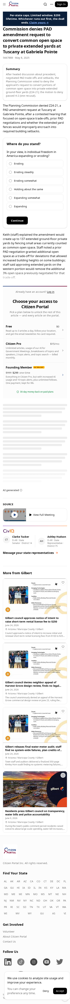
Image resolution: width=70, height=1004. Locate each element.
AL (5, 881)
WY (30, 913)
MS (43, 894)
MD (6, 894)
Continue (17, 220)
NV (18, 900)
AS (53, 913)
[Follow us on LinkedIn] (8, 962)
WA (64, 907)
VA (51, 907)
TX (38, 907)
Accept (60, 991)
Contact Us (9, 941)
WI (5, 913)
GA (5, 887)
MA (64, 887)
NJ (5, 900)
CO (38, 881)
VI (65, 913)
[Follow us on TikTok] (21, 962)
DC (58, 881)
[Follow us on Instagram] (34, 962)
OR (58, 900)
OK (51, 900)
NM (12, 900)
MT (50, 894)
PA (64, 900)
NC (31, 900)
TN (31, 907)
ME (13, 894)
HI (18, 887)
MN (27, 894)
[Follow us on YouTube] (47, 962)
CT (45, 881)
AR (18, 881)
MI (20, 894)
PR (5, 907)
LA (57, 887)
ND (38, 900)
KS (45, 887)
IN (40, 887)
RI (11, 907)
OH (45, 900)
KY (51, 887)
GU (12, 887)
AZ (25, 881)
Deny (46, 991)
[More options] (51, 4)
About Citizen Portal (15, 936)
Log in (50, 291)
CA (31, 881)
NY (25, 900)
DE (51, 881)
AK (11, 881)
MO (35, 894)
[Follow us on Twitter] (60, 962)
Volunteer (9, 931)
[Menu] (4, 4)
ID (29, 887)
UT (44, 907)
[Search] (45, 4)
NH (64, 894)
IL (35, 887)
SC (18, 907)
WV (17, 913)
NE (57, 894)
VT (57, 907)
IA (23, 887)
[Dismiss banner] (63, 19)
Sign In (61, 4)
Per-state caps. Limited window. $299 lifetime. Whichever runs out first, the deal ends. (35, 18)
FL (65, 881)
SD (24, 907)
